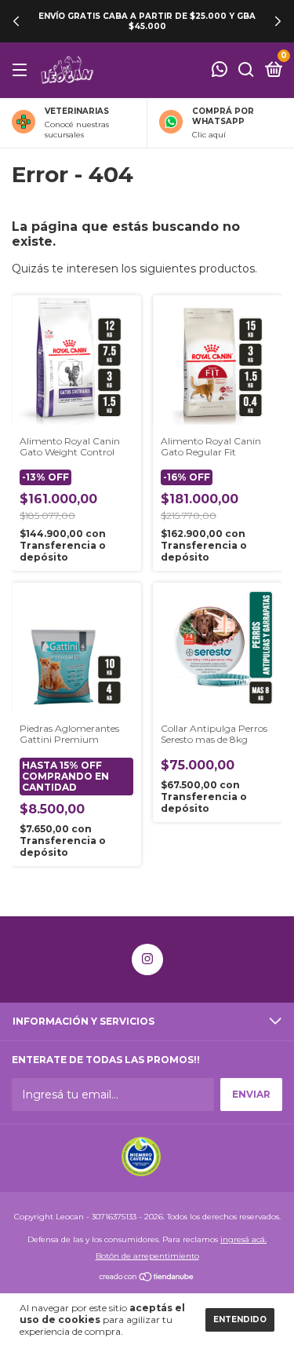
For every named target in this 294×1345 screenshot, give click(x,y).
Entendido (240, 1319)
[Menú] (22, 70)
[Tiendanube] (147, 1278)
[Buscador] (246, 70)
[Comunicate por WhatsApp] (219, 71)
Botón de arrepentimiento (147, 1256)
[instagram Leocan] (147, 959)
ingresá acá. (243, 1239)
